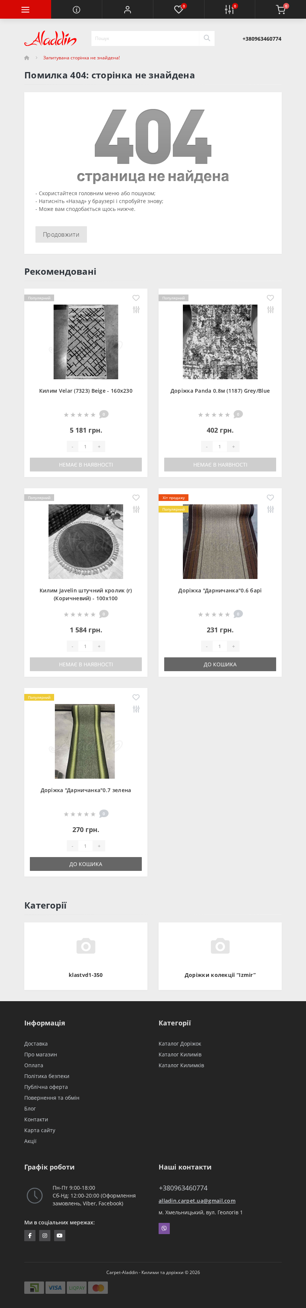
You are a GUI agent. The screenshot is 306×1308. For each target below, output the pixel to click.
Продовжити (61, 234)
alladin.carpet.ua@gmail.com (197, 1200)
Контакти (36, 1119)
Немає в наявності (86, 464)
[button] (127, 9)
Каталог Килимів (180, 1054)
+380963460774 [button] (183, 1188)
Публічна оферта (46, 1086)
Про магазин (40, 1054)
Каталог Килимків (181, 1065)
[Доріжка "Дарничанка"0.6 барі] (220, 541)
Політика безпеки (46, 1076)
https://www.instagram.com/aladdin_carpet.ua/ (44, 1235)
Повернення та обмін (51, 1097)
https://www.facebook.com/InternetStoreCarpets (29, 1235)
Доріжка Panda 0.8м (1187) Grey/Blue (220, 390)
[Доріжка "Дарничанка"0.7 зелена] (86, 740)
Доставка (36, 1043)
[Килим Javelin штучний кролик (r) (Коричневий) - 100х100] (86, 541)
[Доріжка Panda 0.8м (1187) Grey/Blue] (220, 341)
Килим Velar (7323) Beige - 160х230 (85, 390)
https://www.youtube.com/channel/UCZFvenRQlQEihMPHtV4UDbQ (59, 1235)
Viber (164, 1228)
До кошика (220, 664)
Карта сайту (39, 1130)
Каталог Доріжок (180, 1043)
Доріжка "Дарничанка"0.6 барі (220, 590)
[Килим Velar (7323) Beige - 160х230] (86, 341)
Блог (30, 1108)
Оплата (33, 1065)
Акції (30, 1140)
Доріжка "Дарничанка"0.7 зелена (86, 790)
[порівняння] (136, 310)
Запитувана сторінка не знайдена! (81, 57)
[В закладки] (136, 298)
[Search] (207, 38)
